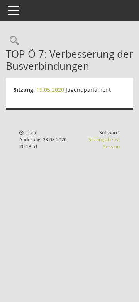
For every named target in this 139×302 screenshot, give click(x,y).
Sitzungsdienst (104, 143)
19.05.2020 (50, 89)
